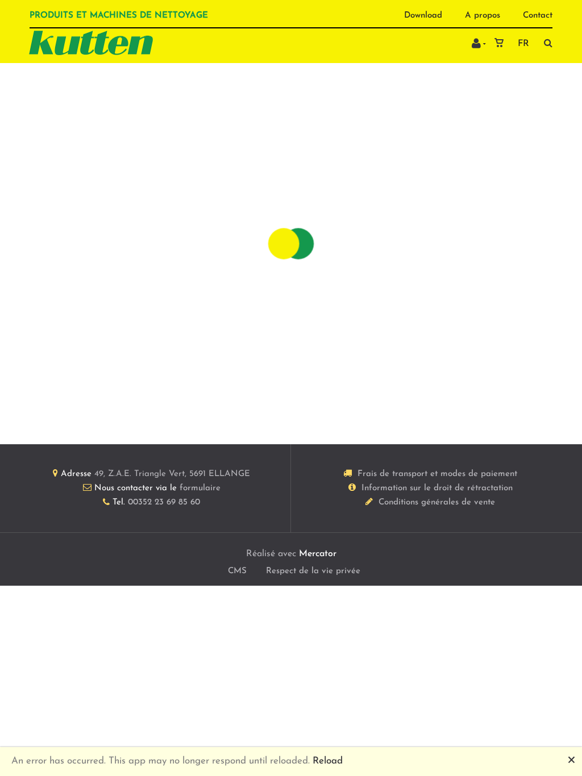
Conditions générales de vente (437, 502)
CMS (237, 571)
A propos (482, 15)
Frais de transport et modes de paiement (437, 474)
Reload (328, 761)
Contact (537, 15)
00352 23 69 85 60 (164, 502)
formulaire (200, 488)
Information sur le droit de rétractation (437, 488)
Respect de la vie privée (313, 571)
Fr (523, 43)
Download (423, 15)
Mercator (317, 553)
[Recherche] (545, 42)
